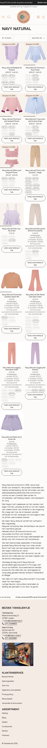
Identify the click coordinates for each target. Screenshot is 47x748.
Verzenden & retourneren (12, 703)
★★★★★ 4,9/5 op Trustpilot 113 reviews (23, 7)
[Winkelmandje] (43, 17)
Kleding (5, 713)
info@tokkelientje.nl (13, 620)
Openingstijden (8, 681)
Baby (4, 717)
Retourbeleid (7, 699)
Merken (5, 731)
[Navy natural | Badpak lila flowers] (12, 53)
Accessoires (7, 726)
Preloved (5, 735)
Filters (8, 38)
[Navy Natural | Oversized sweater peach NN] (12, 280)
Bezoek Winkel (7, 676)
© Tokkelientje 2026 (10, 743)
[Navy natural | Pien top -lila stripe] (12, 214)
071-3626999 (11, 638)
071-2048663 (11, 623)
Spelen (5, 722)
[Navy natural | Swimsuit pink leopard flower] (12, 105)
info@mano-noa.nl (13, 635)
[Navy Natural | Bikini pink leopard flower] (12, 156)
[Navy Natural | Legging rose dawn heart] (12, 353)
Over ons (5, 685)
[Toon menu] (3, 17)
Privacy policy (7, 694)
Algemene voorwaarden (11, 690)
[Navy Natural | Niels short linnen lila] (12, 423)
